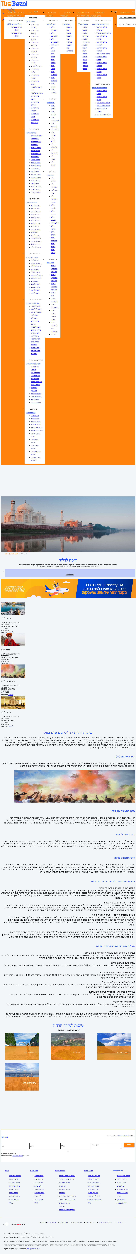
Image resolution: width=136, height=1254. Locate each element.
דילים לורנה (54, 223)
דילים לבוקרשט (54, 34)
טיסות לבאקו (35, 183)
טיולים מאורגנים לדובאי (102, 92)
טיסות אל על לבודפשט (35, 55)
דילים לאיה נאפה (54, 191)
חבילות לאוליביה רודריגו (85, 66)
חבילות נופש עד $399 (16, 28)
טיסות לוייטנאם (36, 330)
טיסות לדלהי (23, 554)
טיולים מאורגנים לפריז (104, 33)
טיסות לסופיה (35, 284)
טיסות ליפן (34, 318)
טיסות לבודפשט (36, 154)
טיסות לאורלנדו (36, 403)
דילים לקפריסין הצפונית (54, 199)
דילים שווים (53, 259)
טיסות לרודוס (35, 220)
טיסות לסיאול (35, 348)
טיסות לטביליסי (36, 148)
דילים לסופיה (53, 157)
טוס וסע (53, 334)
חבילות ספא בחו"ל (54, 306)
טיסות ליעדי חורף (34, 254)
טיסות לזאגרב (35, 189)
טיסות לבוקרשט (36, 177)
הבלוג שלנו (120, 1222)
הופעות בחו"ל (85, 20)
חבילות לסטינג (85, 28)
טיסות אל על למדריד (35, 76)
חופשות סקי (68, 12)
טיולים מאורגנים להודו (104, 114)
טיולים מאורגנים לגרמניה (102, 37)
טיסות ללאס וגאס (36, 382)
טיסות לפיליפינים (36, 309)
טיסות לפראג (35, 157)
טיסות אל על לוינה (36, 66)
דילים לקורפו (53, 251)
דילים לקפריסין (54, 185)
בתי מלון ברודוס (93, 1189)
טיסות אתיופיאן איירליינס (36, 458)
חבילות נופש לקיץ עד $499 (54, 287)
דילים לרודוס (53, 233)
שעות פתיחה (44, 1222)
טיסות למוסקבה (36, 186)
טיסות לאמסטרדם (37, 136)
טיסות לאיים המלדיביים (35, 343)
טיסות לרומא (35, 172)
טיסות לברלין (35, 139)
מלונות (115, 12)
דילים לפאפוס (53, 218)
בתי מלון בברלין (93, 1179)
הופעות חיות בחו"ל (83, 12)
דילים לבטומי (53, 61)
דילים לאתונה (53, 134)
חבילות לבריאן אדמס (85, 57)
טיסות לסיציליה (36, 166)
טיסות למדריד (35, 160)
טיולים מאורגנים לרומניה (102, 70)
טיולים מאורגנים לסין (103, 103)
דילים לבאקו (53, 85)
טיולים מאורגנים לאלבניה (102, 49)
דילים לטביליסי (54, 28)
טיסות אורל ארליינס (34, 441)
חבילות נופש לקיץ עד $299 (54, 269)
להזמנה (10, 632)
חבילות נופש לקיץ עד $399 (54, 278)
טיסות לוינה (34, 145)
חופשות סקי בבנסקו (69, 30)
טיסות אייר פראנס (36, 427)
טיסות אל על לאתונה (35, 32)
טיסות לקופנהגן (35, 163)
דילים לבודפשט (54, 73)
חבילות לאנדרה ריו (86, 40)
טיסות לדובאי (35, 205)
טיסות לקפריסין (36, 238)
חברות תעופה (33, 409)
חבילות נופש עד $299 (15, 12)
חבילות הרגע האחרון (123, 1176)
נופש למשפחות (121, 1203)
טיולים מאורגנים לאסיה (102, 84)
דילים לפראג (53, 49)
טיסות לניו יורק (35, 373)
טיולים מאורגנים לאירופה (103, 20)
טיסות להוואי (35, 336)
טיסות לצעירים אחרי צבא (35, 352)
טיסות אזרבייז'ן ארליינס (35, 453)
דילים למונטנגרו (54, 239)
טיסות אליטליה (35, 425)
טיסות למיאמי (35, 385)
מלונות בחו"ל (88, 1171)
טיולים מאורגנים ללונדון (102, 76)
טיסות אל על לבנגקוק (35, 38)
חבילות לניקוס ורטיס (85, 48)
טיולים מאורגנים (99, 12)
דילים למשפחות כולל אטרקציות (54, 327)
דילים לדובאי (53, 163)
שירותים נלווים (125, 12)
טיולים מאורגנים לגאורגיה (67, 1196)
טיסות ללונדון (35, 169)
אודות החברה (52, 1222)
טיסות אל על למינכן (35, 82)
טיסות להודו (34, 315)
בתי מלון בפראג (93, 1193)
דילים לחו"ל (34, 1171)
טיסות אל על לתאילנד (35, 109)
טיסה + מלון (52, 12)
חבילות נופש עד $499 (16, 34)
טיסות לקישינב (35, 192)
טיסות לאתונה (35, 151)
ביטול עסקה (11, 9)
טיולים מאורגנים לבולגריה (102, 43)
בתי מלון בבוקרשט (94, 1182)
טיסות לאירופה (34, 129)
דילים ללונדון (53, 107)
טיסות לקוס (34, 232)
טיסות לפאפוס (35, 244)
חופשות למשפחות (54, 300)
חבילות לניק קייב (86, 34)
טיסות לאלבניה (35, 223)
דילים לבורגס (53, 245)
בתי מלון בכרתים (93, 1186)
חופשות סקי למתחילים (70, 48)
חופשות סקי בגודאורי (69, 39)
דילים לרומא (53, 67)
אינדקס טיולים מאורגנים (67, 1210)
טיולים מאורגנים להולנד (102, 58)
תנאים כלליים (64, 1222)
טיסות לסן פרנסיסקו (34, 389)
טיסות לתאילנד (35, 327)
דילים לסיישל (53, 227)
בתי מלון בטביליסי (94, 1196)
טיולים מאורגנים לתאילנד (102, 110)
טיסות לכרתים (35, 229)
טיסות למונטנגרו (36, 241)
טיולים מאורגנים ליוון (103, 54)
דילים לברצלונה (54, 79)
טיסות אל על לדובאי (35, 61)
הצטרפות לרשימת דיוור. (8, 1154)
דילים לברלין (53, 55)
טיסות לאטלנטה (36, 394)
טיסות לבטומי (35, 180)
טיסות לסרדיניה (36, 174)
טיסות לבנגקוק (35, 306)
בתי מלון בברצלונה (94, 1176)
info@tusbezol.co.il (33, 1249)
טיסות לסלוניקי (35, 211)
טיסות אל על (33, 18)
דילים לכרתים (39, 1176)
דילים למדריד (53, 113)
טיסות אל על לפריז (37, 93)
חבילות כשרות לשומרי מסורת (53, 315)
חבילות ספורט (121, 1179)
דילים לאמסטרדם (55, 40)
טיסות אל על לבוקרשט (35, 49)
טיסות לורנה (35, 226)
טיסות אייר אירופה (37, 430)
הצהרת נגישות (90, 1222)
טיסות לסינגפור (35, 339)
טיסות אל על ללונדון (35, 70)
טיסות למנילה (35, 333)
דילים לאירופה (54, 20)
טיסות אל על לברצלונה (35, 43)
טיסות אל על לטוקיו (35, 115)
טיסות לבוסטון (35, 376)
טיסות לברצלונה (36, 142)
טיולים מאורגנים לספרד (66, 1179)
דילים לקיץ (52, 172)
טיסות (30, 12)
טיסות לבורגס (35, 235)
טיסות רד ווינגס (35, 422)
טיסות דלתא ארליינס (35, 447)
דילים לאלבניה (53, 91)
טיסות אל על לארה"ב (35, 26)
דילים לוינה (54, 45)
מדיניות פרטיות (77, 1222)
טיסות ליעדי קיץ (34, 199)
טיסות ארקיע (35, 419)
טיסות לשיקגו (35, 379)
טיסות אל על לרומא (35, 97)
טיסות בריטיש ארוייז (35, 435)
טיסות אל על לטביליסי (35, 103)
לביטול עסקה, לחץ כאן (105, 1222)
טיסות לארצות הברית (36, 360)
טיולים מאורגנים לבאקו (102, 98)
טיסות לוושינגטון (36, 397)
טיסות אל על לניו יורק (36, 88)
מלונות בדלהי (70, 575)
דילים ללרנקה (53, 206)
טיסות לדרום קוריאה (35, 322)
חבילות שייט (53, 294)
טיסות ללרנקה (35, 208)
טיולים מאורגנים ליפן (103, 106)
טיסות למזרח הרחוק (35, 299)
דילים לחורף (53, 99)
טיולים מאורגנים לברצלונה (102, 28)
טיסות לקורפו (35, 214)
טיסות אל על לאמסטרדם (35, 121)
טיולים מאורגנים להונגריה (102, 64)
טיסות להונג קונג (36, 312)
